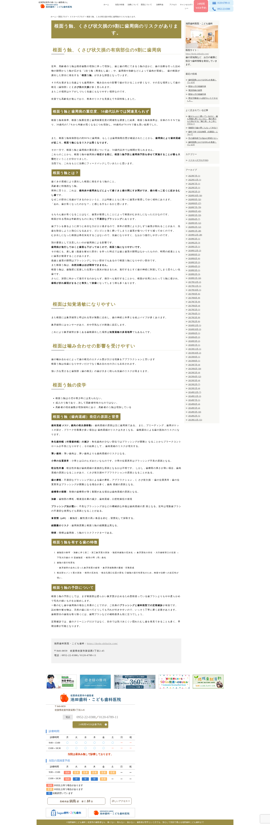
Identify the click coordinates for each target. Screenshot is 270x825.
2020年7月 (194, 207)
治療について (133, 5)
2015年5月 (194, 373)
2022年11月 (194, 180)
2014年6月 (194, 404)
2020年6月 (194, 211)
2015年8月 (194, 361)
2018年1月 (194, 278)
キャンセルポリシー (186, 6)
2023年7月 (194, 176)
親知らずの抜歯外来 (197, 86)
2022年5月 (194, 188)
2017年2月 (194, 321)
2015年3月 (194, 380)
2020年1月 (194, 231)
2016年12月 (194, 325)
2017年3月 (194, 318)
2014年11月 (194, 396)
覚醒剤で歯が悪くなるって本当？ (203, 128)
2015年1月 (194, 388)
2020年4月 (194, 219)
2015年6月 (194, 369)
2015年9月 (194, 357)
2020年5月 (194, 215)
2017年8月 (194, 298)
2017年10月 (194, 290)
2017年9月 (194, 294)
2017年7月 (194, 302)
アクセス (173, 5)
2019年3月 (194, 239)
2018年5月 (194, 262)
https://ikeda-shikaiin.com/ (102, 643)
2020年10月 (195, 196)
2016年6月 (194, 333)
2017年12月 (194, 282)
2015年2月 (194, 384)
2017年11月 (194, 286)
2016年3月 (194, 341)
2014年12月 (194, 392)
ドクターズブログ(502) (198, 160)
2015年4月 (194, 377)
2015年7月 (194, 365)
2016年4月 (194, 337)
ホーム (106, 5)
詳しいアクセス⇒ (121, 801)
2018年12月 (194, 251)
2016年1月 (194, 345)
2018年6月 (194, 258)
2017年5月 (194, 310)
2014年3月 (194, 412)
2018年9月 (194, 255)
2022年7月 (194, 184)
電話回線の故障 (195, 90)
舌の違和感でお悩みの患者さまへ (203, 138)
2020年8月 (194, 203)
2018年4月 (194, 266)
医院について (146, 5)
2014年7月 (194, 400)
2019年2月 (194, 243)
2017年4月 (194, 314)
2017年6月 (194, 306)
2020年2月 (194, 227)
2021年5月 (194, 192)
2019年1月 (194, 247)
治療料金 (159, 5)
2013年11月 (195, 420)
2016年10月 (194, 329)
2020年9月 (194, 199)
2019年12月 (195, 235)
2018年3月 (194, 270)
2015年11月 (194, 349)
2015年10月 (194, 353)
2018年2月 (194, 274)
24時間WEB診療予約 (90, 724)
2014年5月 (194, 408)
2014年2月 (194, 416)
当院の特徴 (119, 5)
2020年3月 (194, 223)
